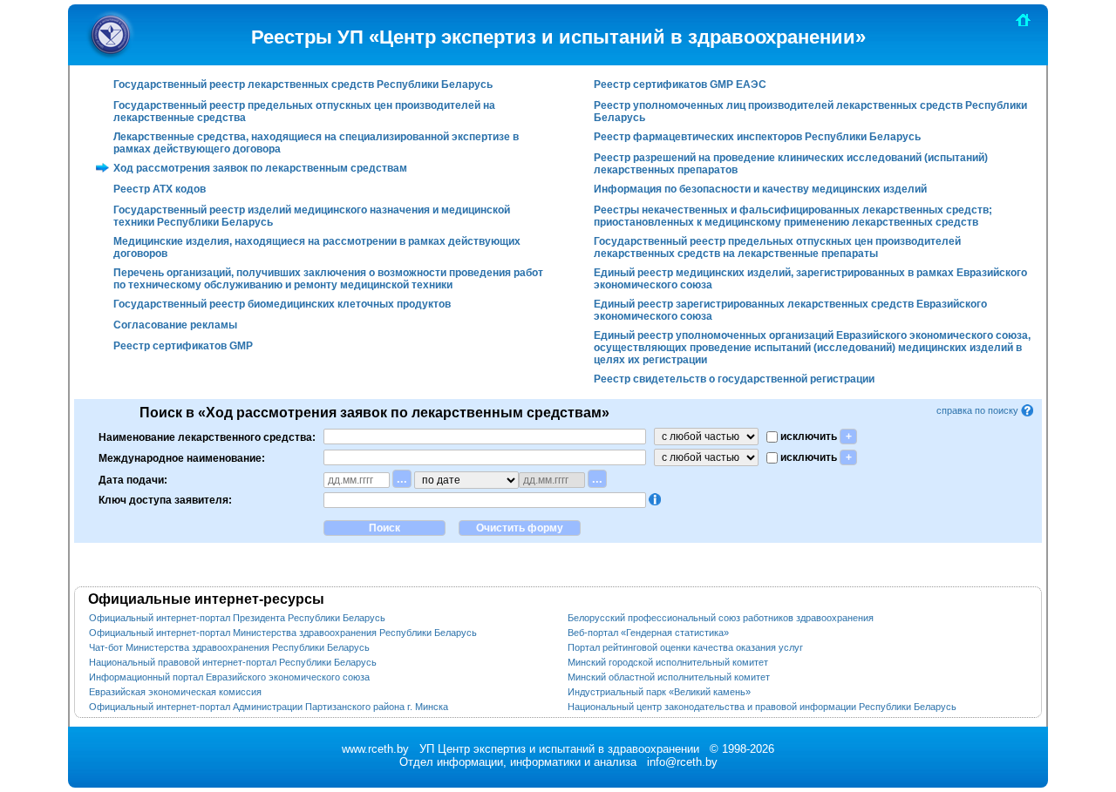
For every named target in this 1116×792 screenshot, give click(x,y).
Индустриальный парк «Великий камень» (659, 692)
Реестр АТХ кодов (159, 189)
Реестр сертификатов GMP (183, 346)
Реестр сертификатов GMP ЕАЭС (680, 84)
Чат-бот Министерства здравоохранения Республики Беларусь (229, 647)
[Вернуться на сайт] (1023, 19)
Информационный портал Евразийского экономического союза (229, 677)
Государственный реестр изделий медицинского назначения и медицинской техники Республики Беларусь (311, 216)
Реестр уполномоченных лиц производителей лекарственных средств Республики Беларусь (810, 111)
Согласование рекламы (175, 325)
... (402, 478)
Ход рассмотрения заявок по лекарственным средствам (260, 168)
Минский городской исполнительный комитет (668, 662)
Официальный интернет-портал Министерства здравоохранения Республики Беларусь (283, 632)
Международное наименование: (182, 457)
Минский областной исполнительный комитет (669, 677)
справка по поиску (978, 410)
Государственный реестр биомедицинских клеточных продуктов (282, 304)
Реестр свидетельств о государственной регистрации (734, 379)
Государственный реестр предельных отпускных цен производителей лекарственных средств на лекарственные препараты (777, 247)
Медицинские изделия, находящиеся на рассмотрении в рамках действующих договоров (317, 247)
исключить (807, 436)
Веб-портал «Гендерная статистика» (648, 632)
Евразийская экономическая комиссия (175, 692)
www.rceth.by (375, 748)
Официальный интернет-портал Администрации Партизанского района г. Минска (268, 706)
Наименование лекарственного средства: (207, 436)
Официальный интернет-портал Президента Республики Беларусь (237, 618)
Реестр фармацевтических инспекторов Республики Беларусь (757, 137)
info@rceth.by (682, 761)
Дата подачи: (133, 479)
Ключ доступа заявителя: (165, 500)
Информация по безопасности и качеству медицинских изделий (760, 189)
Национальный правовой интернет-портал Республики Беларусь (233, 662)
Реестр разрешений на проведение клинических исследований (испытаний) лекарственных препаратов (791, 164)
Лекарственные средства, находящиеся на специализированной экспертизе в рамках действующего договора (316, 143)
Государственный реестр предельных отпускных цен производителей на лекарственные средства (304, 111)
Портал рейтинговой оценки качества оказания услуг (685, 647)
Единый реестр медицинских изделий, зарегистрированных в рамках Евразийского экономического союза (810, 279)
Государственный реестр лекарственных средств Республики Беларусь (303, 84)
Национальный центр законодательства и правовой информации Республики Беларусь (762, 706)
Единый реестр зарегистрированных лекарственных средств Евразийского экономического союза (790, 310)
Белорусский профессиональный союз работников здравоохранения (721, 618)
